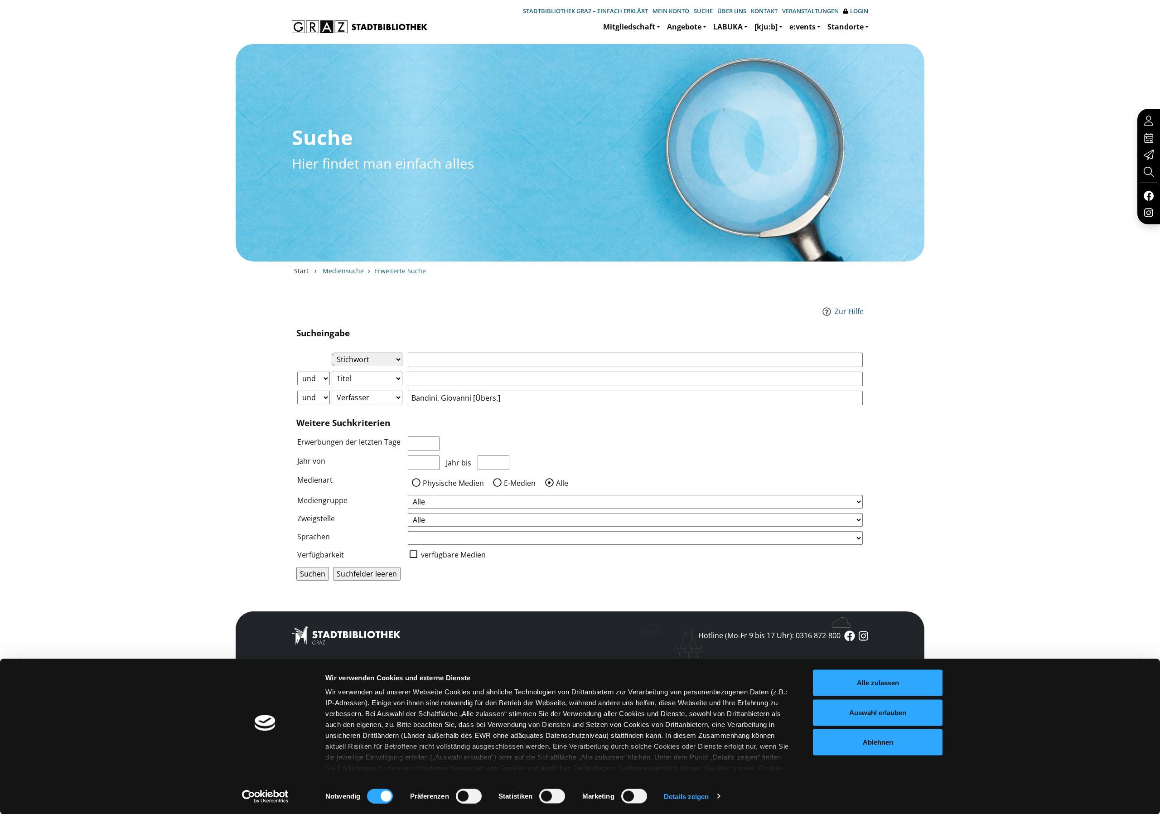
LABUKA (728, 27)
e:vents (802, 27)
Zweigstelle (316, 518)
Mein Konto (670, 11)
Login (859, 11)
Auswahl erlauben (877, 712)
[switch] (469, 796)
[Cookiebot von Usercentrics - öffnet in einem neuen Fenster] (265, 796)
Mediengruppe (322, 500)
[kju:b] (766, 27)
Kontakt (764, 11)
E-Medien (520, 483)
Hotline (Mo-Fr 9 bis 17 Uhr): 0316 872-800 (769, 635)
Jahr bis (458, 463)
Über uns (731, 11)
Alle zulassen (878, 683)
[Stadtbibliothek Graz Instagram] (1148, 212)
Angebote (684, 27)
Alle (562, 483)
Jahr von (311, 461)
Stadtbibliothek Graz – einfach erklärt (585, 11)
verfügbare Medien (453, 555)
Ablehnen (878, 742)
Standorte (845, 27)
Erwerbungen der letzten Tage (349, 442)
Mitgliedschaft (629, 27)
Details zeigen (686, 796)
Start (301, 270)
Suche (703, 11)
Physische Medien (453, 483)
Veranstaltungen (810, 11)
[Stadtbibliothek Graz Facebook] (1148, 195)
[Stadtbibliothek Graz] (359, 26)
